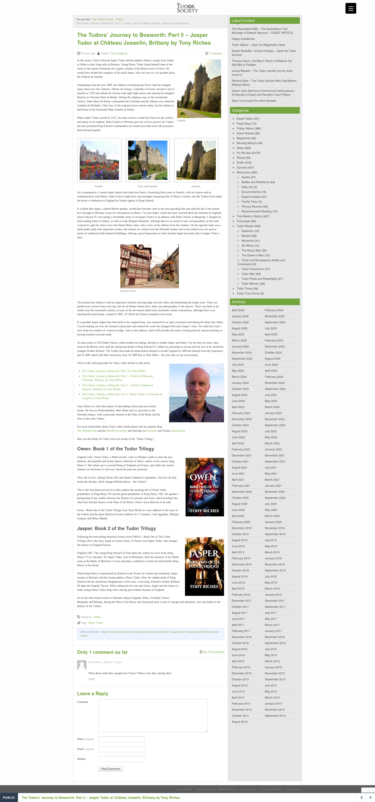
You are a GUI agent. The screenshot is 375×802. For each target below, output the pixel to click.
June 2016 (238, 655)
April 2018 (238, 588)
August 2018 (239, 576)
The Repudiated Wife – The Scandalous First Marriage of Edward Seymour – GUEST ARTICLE (262, 31)
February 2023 (241, 413)
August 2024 (272, 358)
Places (241, 158)
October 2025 (240, 322)
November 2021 (275, 455)
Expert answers (251, 197)
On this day (244, 153)
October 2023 (240, 389)
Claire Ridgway (118, 53)
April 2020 (238, 516)
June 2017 (238, 619)
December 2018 (242, 564)
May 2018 (271, 582)
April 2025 (271, 334)
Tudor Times (244, 288)
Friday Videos (245, 128)
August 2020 (239, 504)
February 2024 (274, 377)
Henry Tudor (95, 622)
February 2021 (241, 485)
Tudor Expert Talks (270, 789)
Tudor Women (250, 283)
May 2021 (271, 473)
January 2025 (240, 346)
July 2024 (238, 364)
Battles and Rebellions (255, 182)
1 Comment (215, 53)
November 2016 (275, 637)
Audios (246, 177)
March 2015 (272, 697)
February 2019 (241, 558)
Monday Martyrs (247, 143)
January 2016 (273, 667)
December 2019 (242, 528)
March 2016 (272, 661)
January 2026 (240, 316)
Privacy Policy (293, 789)
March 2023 (272, 407)
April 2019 (238, 552)
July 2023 (271, 395)
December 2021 (242, 455)
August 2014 (239, 722)
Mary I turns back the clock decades (254, 100)
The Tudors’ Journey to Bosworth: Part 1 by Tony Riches (114, 371)
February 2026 (274, 310)
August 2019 (239, 540)
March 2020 (272, 516)
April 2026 (238, 310)
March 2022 (272, 443)
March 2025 (239, 340)
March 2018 (272, 588)
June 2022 (238, 437)
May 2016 (271, 655)
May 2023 (271, 401)
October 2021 (240, 461)
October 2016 (240, 643)
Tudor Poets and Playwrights (259, 279)
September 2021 (275, 461)
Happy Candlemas (243, 39)
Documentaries (251, 192)
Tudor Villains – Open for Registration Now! (258, 45)
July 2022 (271, 431)
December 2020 (242, 492)
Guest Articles (245, 133)
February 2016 (241, 667)
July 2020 (271, 504)
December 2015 (242, 673)
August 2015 (239, 685)
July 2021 (271, 467)
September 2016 (275, 643)
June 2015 (238, 691)
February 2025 (274, 340)
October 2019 (240, 534)
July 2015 (271, 685)
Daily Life (247, 187)
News (240, 148)
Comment (82, 701)
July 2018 (271, 576)
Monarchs (248, 240)
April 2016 (238, 661)
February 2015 (241, 703)
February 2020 (241, 522)
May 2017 (271, 619)
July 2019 (271, 540)
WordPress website (116, 430)
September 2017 (275, 607)
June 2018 (238, 582)
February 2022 (241, 449)
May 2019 (271, 546)
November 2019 (275, 528)
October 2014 (240, 715)
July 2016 (271, 649)
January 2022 (273, 449)
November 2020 (275, 492)
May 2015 (271, 691)
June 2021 (238, 473)
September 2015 (275, 679)
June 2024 (271, 364)
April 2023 (238, 407)
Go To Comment (214, 652)
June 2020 (238, 510)
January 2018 (273, 594)
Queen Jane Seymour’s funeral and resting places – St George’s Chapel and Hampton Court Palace (264, 92)
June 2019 (238, 546)
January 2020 (273, 522)
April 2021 (238, 479)
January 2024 (240, 383)
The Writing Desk (87, 430)
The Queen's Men (253, 255)
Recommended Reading (257, 211)
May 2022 (271, 437)
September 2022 (275, 425)
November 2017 (275, 600)
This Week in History (249, 216)
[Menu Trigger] (351, 8)
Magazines (243, 138)
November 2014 (275, 709)
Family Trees (250, 201)
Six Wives (248, 245)
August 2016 (239, 649)
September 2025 (275, 322)
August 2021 (239, 467)
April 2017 (238, 625)
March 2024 (239, 377)
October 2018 (240, 570)
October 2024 (273, 352)
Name (85, 739)
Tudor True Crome (248, 293)
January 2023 (273, 413)
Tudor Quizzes (248, 789)
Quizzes (242, 167)
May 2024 (238, 370)
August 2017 (239, 613)
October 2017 (240, 607)
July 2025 (271, 328)
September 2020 (275, 498)
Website (81, 758)
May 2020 (271, 510)
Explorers (247, 231)
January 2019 (273, 558)
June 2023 (238, 401)
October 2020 (240, 498)
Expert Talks (244, 118)
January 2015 (273, 703)
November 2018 (275, 564)
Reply (91, 678)
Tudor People (245, 226)
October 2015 (240, 679)
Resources (243, 172)
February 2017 (241, 631)
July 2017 (271, 613)
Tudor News (184, 789)
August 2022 (239, 431)
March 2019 (272, 552)
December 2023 (275, 383)
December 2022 (242, 419)
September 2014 (275, 715)
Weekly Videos (227, 789)
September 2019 (275, 534)
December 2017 (242, 600)
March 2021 (272, 479)
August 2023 (239, 395)
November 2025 (275, 316)
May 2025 (238, 334)
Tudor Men (248, 274)
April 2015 (238, 697)
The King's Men (251, 250)
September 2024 (242, 358)
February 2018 (241, 594)
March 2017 (272, 625)
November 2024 (242, 352)
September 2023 (275, 389)
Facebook (151, 430)
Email (85, 749)
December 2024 (275, 346)
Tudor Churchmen (253, 269)
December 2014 (242, 709)
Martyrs (246, 236)
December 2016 (242, 637)
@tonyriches (178, 430)
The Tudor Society (103, 19)
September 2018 (275, 570)
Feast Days (244, 123)
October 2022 (240, 425)
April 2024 (271, 370)
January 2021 (273, 485)
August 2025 (239, 328)
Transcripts (243, 221)
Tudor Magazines (205, 789)
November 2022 (275, 419)
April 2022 (238, 443)
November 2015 (275, 673)
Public (119, 19)
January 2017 (273, 631)
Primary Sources (252, 206)
